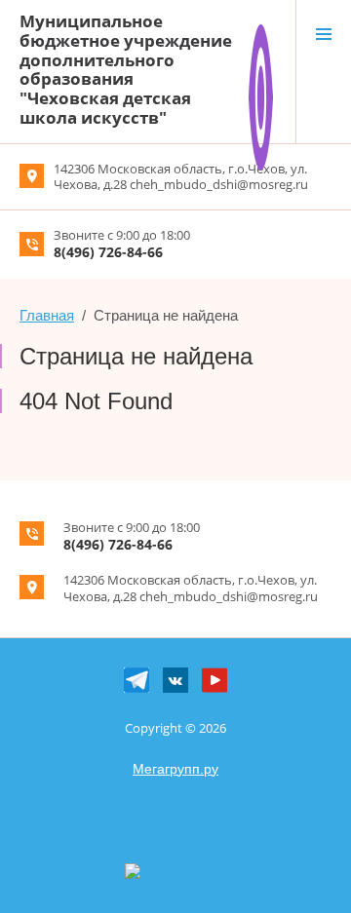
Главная (47, 315)
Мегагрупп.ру (175, 769)
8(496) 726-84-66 (108, 252)
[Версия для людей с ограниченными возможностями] (261, 32)
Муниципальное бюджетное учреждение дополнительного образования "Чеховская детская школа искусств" (126, 69)
